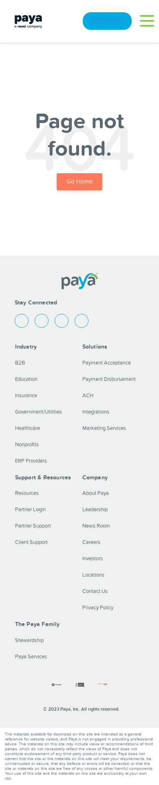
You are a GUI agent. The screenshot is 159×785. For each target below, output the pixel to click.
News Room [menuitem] (96, 526)
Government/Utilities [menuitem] (38, 412)
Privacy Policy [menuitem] (97, 607)
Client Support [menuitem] (31, 542)
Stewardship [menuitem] (29, 640)
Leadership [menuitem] (95, 509)
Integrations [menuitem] (95, 412)
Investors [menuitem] (92, 558)
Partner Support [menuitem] (33, 526)
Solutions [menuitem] (95, 346)
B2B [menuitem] (20, 363)
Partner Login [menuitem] (30, 509)
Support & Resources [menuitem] (43, 477)
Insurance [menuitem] (26, 395)
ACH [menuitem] (87, 395)
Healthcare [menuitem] (27, 428)
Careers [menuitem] (91, 542)
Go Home (79, 181)
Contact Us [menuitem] (95, 591)
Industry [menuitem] (26, 346)
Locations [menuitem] (93, 575)
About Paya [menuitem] (95, 493)
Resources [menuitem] (27, 493)
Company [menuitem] (95, 477)
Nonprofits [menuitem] (27, 444)
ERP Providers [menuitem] (31, 461)
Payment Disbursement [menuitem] (109, 379)
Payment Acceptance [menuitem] (106, 363)
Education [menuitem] (26, 379)
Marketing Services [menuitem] (104, 428)
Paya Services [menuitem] (31, 656)
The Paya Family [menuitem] (37, 624)
